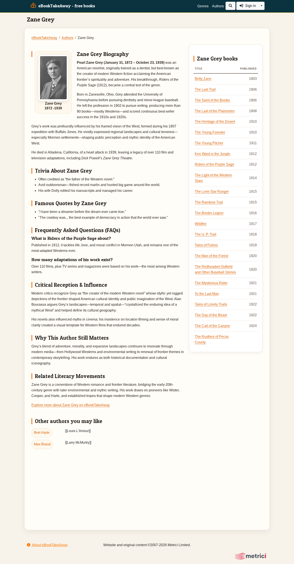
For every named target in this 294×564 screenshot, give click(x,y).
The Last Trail (205, 89)
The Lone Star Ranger (212, 191)
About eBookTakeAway (49, 545)
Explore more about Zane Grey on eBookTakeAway (70, 405)
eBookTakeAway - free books (66, 5)
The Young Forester (210, 132)
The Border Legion (209, 213)
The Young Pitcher (209, 143)
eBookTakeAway (44, 38)
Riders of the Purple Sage (214, 164)
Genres (203, 6)
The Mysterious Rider (211, 283)
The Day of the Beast (211, 315)
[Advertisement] (147, 484)
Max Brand (42, 444)
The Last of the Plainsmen (215, 111)
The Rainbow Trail (209, 202)
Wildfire (200, 224)
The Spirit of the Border (212, 100)
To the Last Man (207, 294)
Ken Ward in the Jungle (212, 154)
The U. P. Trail (205, 234)
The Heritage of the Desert (215, 121)
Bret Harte (42, 432)
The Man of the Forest (211, 256)
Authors (218, 6)
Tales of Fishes (206, 245)
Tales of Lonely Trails (211, 304)
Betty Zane (203, 79)
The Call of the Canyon (212, 326)
